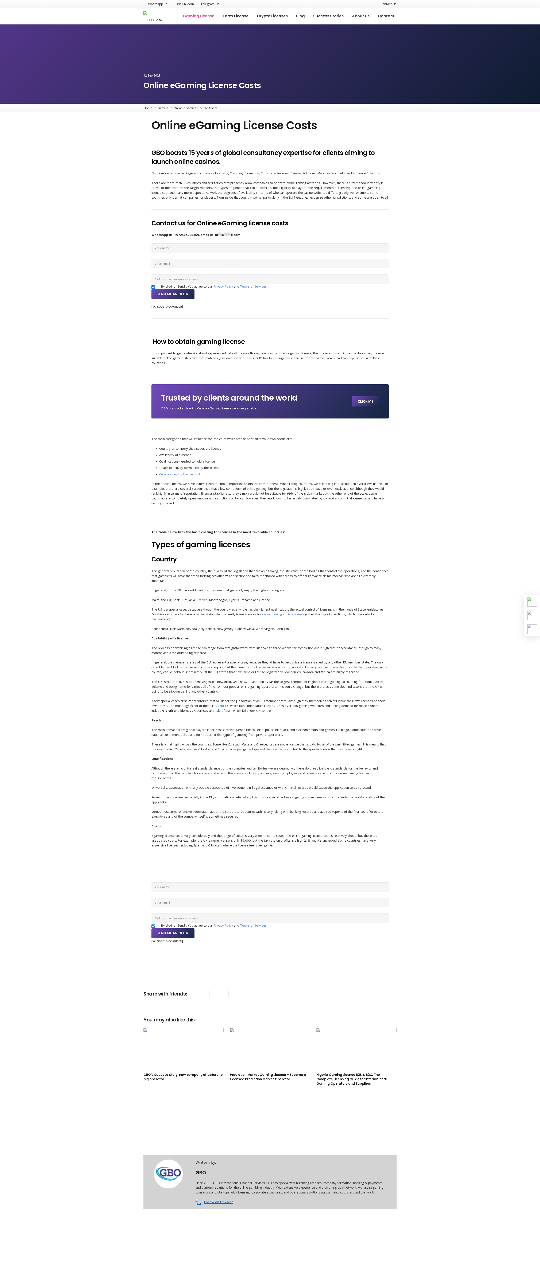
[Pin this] (233, 994)
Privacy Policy (223, 286)
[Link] (156, 16)
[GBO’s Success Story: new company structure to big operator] (183, 1049)
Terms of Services (253, 286)
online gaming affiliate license (283, 614)
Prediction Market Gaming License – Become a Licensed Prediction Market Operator (268, 1076)
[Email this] (156, 140)
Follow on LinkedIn (218, 1202)
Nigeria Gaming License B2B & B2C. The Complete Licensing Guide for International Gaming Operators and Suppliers (351, 1079)
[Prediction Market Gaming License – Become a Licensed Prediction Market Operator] (270, 1049)
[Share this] (165, 140)
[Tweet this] (175, 140)
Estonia (202, 600)
